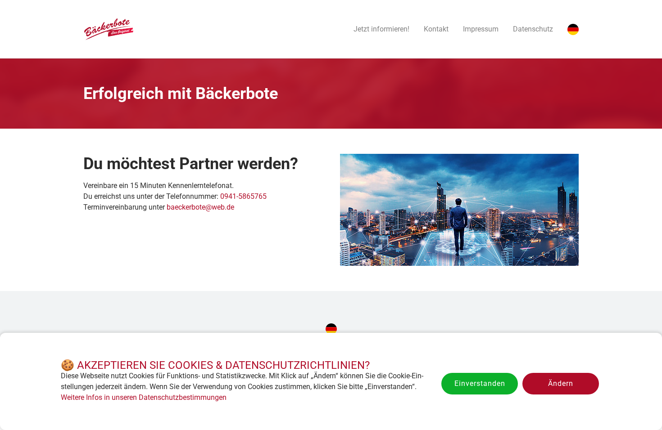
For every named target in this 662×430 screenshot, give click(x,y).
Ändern (560, 383)
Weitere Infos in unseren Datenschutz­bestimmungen (144, 397)
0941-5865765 (243, 196)
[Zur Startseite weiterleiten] (108, 29)
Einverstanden (479, 383)
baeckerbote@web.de (200, 207)
